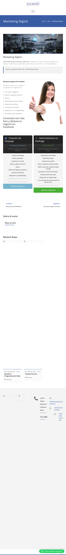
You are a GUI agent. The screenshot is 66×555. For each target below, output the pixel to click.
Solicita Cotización (18, 186)
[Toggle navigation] (33, 11)
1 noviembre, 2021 (10, 371)
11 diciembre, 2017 (31, 371)
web (49, 21)
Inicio (43, 21)
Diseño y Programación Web (12, 375)
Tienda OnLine (31, 374)
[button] (51, 551)
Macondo (9, 379)
